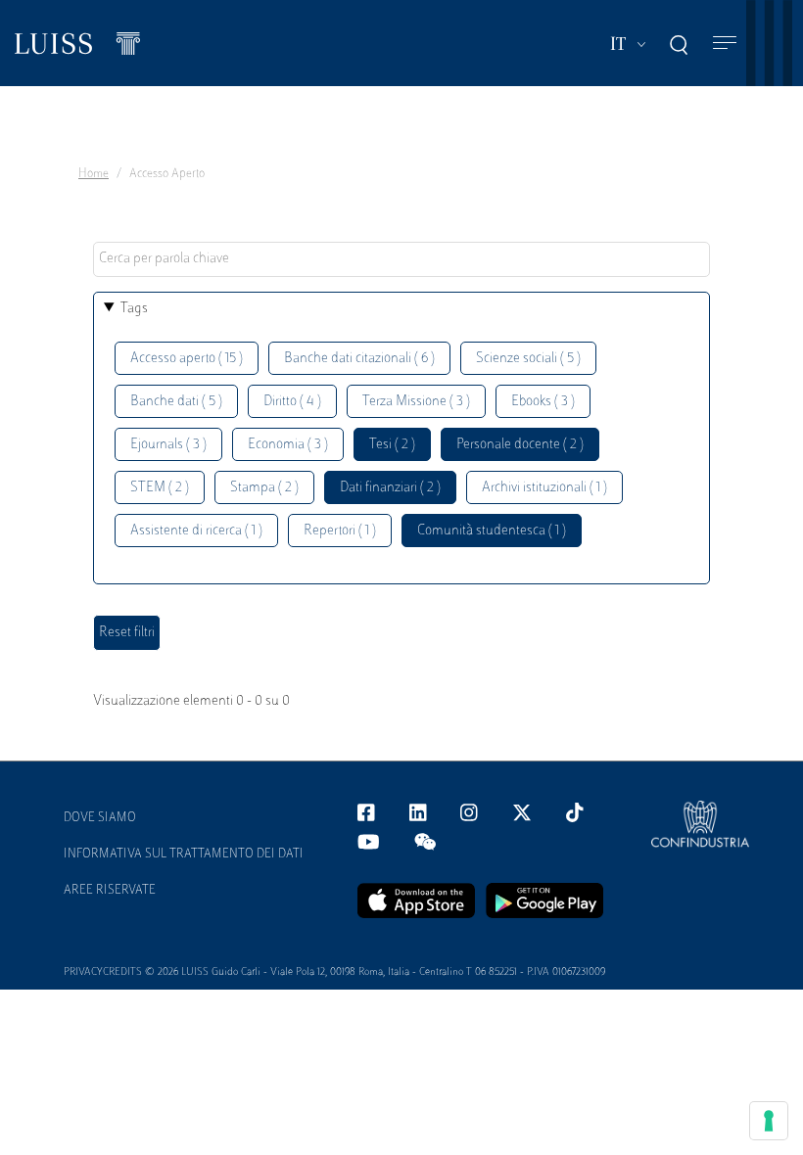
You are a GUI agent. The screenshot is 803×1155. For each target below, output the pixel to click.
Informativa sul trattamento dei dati (184, 854)
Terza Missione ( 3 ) (416, 401)
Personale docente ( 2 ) (520, 445)
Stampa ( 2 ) (264, 488)
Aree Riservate (110, 891)
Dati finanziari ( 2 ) (390, 488)
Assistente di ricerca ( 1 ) (196, 531)
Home (93, 174)
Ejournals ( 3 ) (168, 445)
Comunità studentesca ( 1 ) (491, 531)
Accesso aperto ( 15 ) (186, 358)
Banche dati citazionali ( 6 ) (359, 358)
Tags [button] (134, 308)
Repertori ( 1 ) (340, 531)
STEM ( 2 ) (159, 488)
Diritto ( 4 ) (292, 401)
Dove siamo (100, 818)
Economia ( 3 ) (288, 445)
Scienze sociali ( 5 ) (528, 358)
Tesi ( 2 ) (392, 445)
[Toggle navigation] (724, 43)
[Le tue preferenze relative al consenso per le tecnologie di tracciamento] (768, 1120)
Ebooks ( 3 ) (543, 401)
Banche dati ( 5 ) (176, 401)
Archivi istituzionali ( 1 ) (544, 488)
